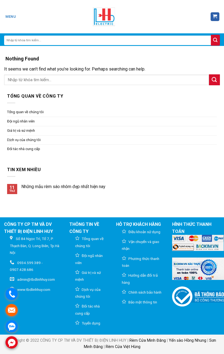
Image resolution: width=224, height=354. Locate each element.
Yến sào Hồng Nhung (187, 340)
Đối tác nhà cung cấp (23, 149)
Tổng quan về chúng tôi (25, 112)
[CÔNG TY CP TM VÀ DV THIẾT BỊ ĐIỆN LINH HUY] (104, 16)
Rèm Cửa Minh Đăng (147, 340)
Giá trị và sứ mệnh (21, 130)
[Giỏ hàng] (215, 16)
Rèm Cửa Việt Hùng (123, 346)
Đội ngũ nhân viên (21, 121)
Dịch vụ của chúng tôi (24, 140)
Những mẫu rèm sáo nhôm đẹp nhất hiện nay (63, 186)
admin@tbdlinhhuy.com (36, 279)
